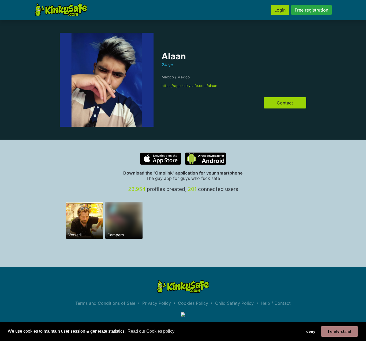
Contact (285, 103)
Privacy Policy (156, 303)
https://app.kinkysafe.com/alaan (189, 86)
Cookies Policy (193, 303)
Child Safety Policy (234, 303)
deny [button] (310, 331)
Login (280, 10)
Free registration (311, 10)
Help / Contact (276, 303)
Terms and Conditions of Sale (105, 303)
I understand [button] (339, 331)
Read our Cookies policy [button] (151, 331)
